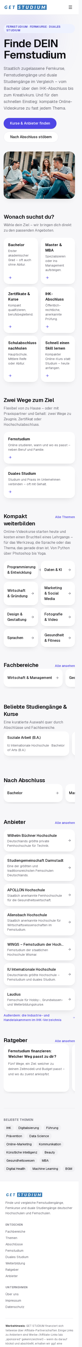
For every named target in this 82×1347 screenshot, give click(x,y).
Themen (11, 1238)
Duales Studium (16, 1257)
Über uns (12, 1294)
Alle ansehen (65, 666)
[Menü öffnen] (70, 7)
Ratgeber (12, 1270)
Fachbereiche (15, 1231)
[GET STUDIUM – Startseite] (25, 7)
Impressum (13, 1300)
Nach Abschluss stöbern (31, 137)
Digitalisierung (28, 1128)
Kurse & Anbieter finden (30, 123)
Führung (52, 1128)
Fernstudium (14, 1251)
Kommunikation (50, 1144)
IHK (8, 1128)
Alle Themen (65, 517)
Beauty (50, 1152)
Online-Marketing (19, 1144)
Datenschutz (14, 1307)
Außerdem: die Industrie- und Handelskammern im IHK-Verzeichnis (33, 1017)
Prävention (14, 1136)
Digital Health (15, 1169)
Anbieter (11, 1276)
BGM (68, 1169)
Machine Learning (45, 1169)
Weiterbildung (15, 1263)
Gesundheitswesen (20, 1160)
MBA (45, 1160)
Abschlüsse (14, 1244)
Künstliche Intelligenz (21, 1152)
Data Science (39, 1136)
